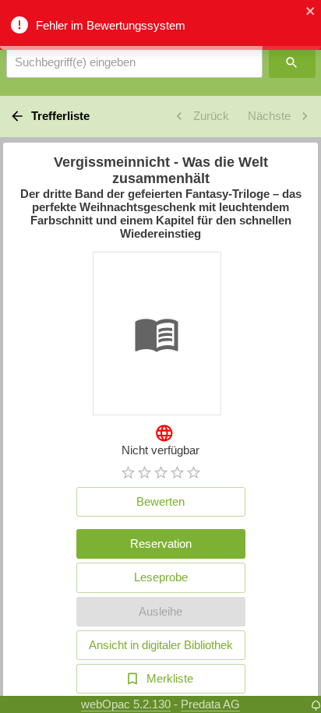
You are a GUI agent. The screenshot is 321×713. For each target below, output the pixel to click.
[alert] (160, 25)
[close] (310, 12)
